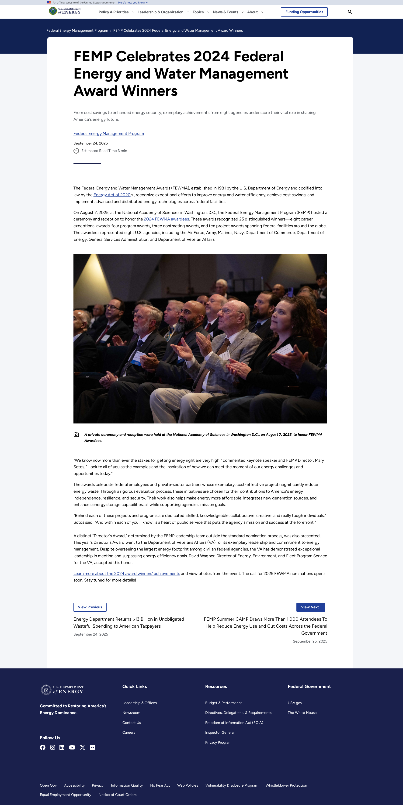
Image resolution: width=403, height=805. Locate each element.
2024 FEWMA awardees (166, 219)
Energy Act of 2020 (112, 194)
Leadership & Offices (139, 703)
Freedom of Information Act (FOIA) (234, 722)
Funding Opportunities (304, 12)
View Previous (87, 607)
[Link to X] (82, 748)
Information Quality (127, 785)
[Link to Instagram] (52, 748)
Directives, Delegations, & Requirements (238, 712)
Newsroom (131, 712)
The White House (302, 712)
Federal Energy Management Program (108, 133)
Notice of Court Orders (117, 794)
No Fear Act (160, 785)
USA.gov (295, 703)
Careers (128, 732)
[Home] (65, 13)
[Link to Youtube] (72, 748)
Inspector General (219, 732)
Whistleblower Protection (286, 785)
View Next (307, 607)
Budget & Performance (224, 703)
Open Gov (48, 785)
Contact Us (131, 722)
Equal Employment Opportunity (65, 794)
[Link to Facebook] (42, 748)
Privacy (98, 785)
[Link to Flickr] (92, 748)
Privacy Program (218, 742)
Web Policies (187, 785)
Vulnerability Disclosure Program (231, 785)
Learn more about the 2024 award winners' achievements (126, 573)
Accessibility (74, 785)
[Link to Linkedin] (61, 748)
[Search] (350, 12)
